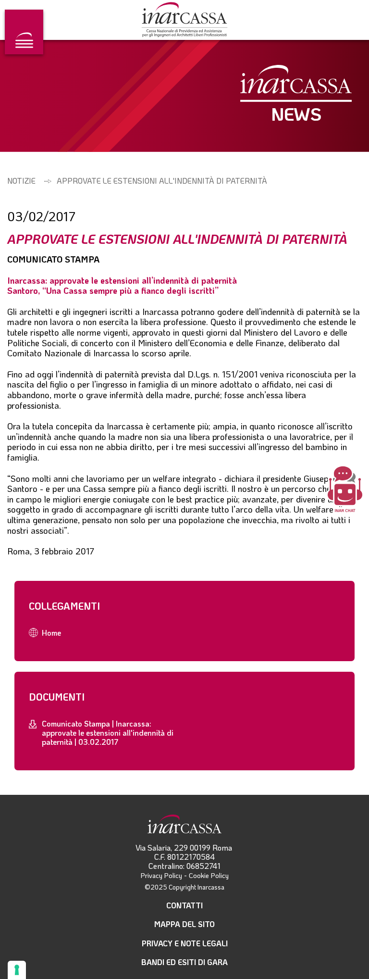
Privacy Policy (161, 875)
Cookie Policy (209, 875)
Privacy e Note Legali (185, 943)
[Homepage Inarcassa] (184, 20)
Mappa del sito (184, 924)
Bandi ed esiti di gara (184, 962)
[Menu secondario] (24, 32)
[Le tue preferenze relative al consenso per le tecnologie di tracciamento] (17, 970)
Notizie (21, 181)
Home (51, 633)
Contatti (184, 905)
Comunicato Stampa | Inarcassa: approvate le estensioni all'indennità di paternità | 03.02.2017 (107, 732)
